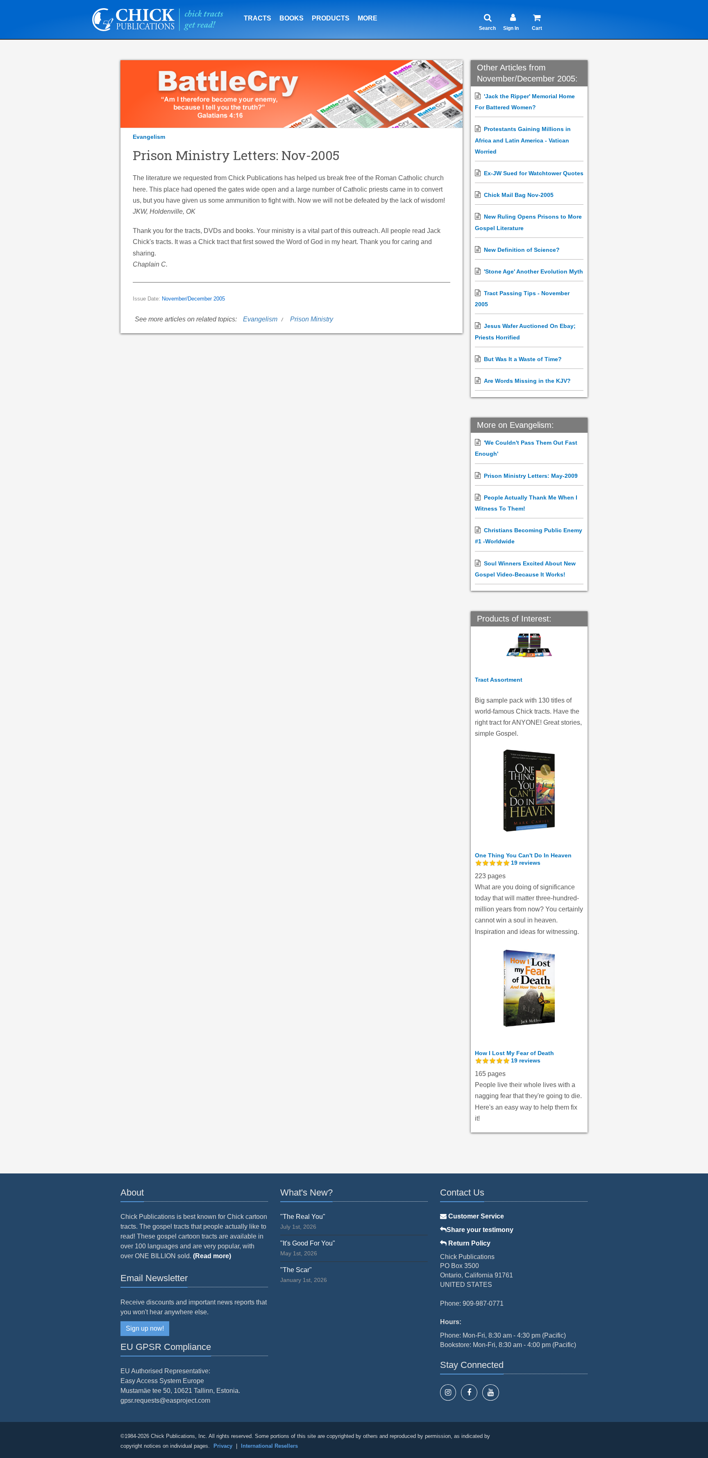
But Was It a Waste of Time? (523, 359)
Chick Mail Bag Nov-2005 (519, 195)
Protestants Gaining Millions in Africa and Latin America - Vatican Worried (523, 140)
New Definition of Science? (522, 249)
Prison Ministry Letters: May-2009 (531, 475)
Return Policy (468, 1243)
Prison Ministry (311, 319)
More (367, 18)
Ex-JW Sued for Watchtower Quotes (533, 173)
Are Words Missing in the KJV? (527, 380)
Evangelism (149, 136)
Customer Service (475, 1216)
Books (291, 18)
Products (330, 18)
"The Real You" (302, 1216)
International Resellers (269, 1446)
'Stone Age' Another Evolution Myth (533, 271)
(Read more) (212, 1255)
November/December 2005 (193, 299)
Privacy (222, 1446)
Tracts (257, 18)
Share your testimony (480, 1229)
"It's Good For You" (307, 1243)
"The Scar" (296, 1269)
